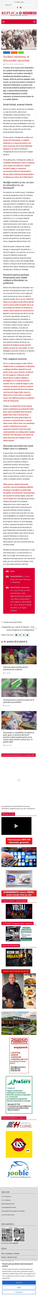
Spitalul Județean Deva (7, 1204)
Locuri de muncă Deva (7, 1215)
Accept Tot (19, 1282)
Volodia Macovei (20, 64)
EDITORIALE (14, 52)
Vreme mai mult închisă (13, 622)
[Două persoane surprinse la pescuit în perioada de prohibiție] (19, 680)
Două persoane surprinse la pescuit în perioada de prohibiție (18, 701)
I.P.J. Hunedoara (5, 1200)
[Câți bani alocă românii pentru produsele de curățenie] (19, 647)
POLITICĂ (21, 52)
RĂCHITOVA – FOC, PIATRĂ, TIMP (19, 5)
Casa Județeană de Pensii (8, 1207)
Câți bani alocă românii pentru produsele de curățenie (15, 668)
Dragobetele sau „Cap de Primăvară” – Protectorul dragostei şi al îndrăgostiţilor (18, 628)
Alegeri (19, 1287)
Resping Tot (19, 1292)
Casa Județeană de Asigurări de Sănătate (13, 1211)
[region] (19, 1278)
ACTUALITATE (6, 52)
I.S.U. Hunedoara (6, 1196)
